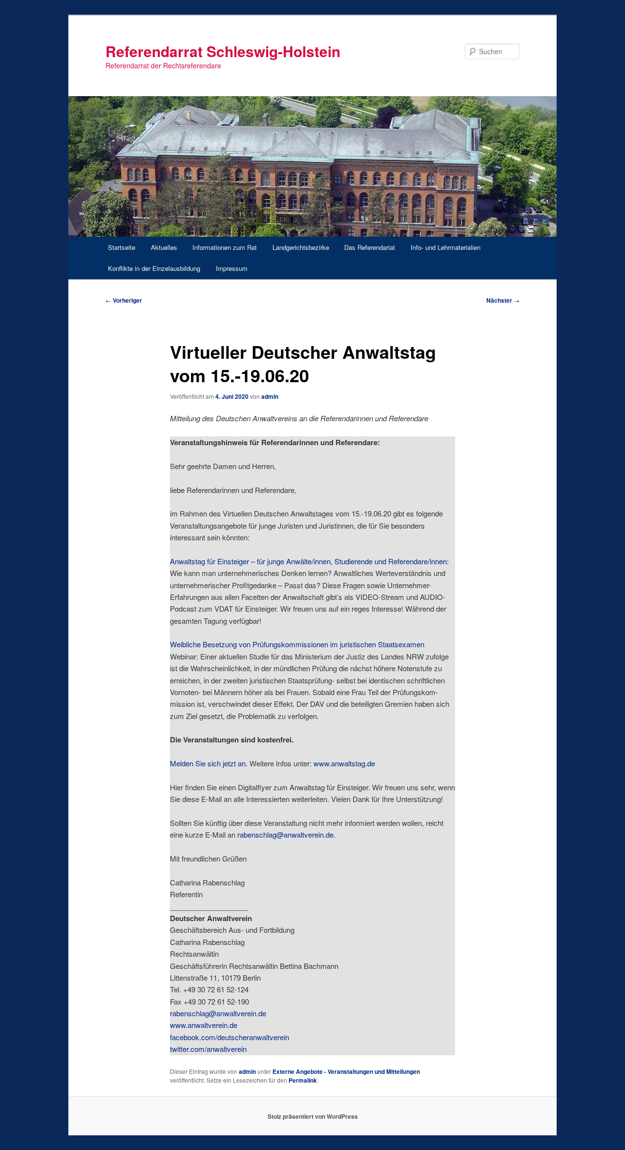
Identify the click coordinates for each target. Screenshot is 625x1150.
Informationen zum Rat (224, 247)
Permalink (303, 1080)
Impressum (232, 268)
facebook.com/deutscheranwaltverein (229, 1037)
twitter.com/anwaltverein (208, 1049)
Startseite (121, 247)
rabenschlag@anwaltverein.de (285, 834)
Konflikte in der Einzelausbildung (154, 268)
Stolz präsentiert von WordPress (313, 1116)
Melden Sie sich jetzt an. (209, 763)
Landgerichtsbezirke (300, 247)
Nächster (503, 300)
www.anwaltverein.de (203, 1025)
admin (269, 396)
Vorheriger (123, 300)
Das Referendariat (369, 247)
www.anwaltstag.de (344, 763)
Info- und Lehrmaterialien (445, 247)
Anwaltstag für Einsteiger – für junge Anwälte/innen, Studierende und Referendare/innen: (309, 561)
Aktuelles (164, 247)
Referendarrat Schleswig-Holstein (222, 51)
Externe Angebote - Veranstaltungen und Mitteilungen (346, 1071)
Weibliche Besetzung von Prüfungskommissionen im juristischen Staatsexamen (297, 644)
